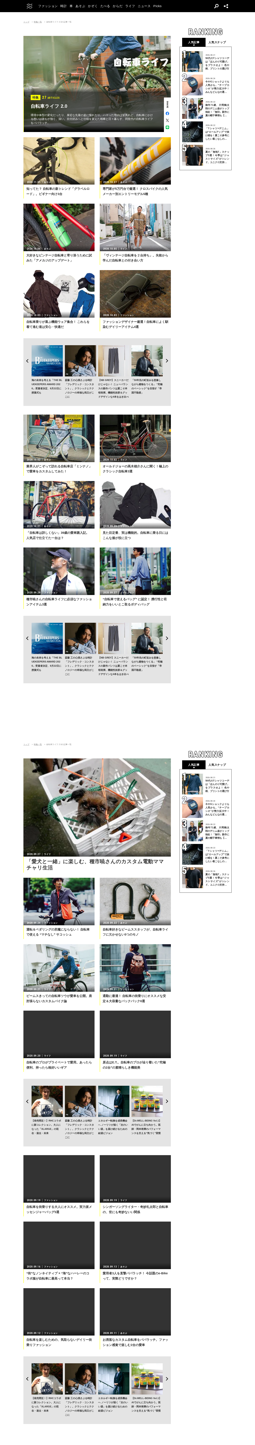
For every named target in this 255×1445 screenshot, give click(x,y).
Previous (26, 360)
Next (168, 360)
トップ (26, 22)
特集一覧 (38, 22)
